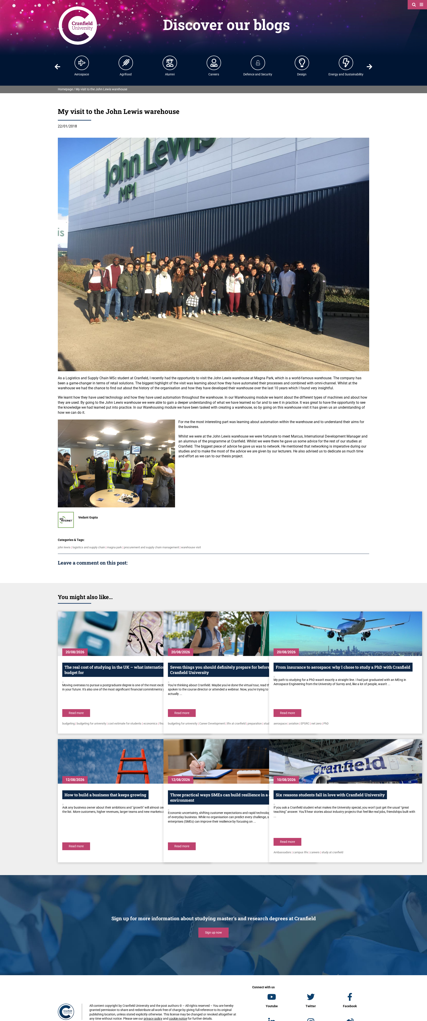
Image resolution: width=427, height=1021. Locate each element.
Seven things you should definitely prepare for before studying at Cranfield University (231, 669)
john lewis (64, 547)
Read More (76, 713)
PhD (326, 723)
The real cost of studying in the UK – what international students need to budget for (132, 669)
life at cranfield (236, 723)
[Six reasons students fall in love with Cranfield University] (345, 761)
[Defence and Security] (258, 62)
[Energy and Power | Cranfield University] (346, 62)
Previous (57, 66)
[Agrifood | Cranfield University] (125, 62)
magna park (114, 547)
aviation (294, 723)
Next (369, 66)
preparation (255, 723)
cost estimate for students (124, 723)
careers (315, 852)
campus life (300, 852)
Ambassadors (282, 852)
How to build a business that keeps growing (105, 794)
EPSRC (305, 723)
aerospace (280, 723)
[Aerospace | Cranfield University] (81, 62)
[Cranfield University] (78, 7)
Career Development (212, 723)
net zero (316, 723)
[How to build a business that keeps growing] (134, 761)
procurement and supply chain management (151, 547)
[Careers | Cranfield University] (214, 62)
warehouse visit (191, 547)
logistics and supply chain (89, 547)
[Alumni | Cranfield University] (169, 62)
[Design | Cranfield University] (302, 62)
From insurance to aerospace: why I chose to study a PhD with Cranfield (343, 667)
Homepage (65, 89)
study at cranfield (332, 852)
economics (150, 723)
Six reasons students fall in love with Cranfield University (330, 794)
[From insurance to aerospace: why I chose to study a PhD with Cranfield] (345, 633)
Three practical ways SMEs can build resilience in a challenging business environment (239, 797)
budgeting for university (91, 723)
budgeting (68, 723)
